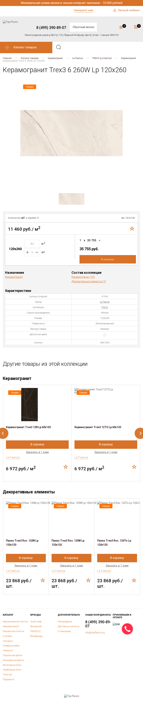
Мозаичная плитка (13, 631)
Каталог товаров (30, 58)
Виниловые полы (12, 665)
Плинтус (7, 674)
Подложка (8, 679)
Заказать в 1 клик (37, 452)
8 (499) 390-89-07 (51, 27)
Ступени (7, 636)
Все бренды (36, 636)
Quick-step (36, 621)
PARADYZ (35, 631)
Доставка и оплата (68, 626)
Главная (7, 58)
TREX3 (104, 307)
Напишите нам (83, 10)
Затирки (8, 641)
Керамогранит (55, 58)
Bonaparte (36, 626)
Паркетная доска (12, 655)
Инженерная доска (13, 660)
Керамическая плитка (15, 621)
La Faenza (77, 58)
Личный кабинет (129, 10)
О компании (64, 631)
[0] (121, 27)
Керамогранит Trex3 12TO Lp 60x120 (97, 427)
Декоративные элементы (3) (89, 281)
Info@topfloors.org (95, 632)
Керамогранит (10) (83, 276)
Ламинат (8, 650)
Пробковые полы (12, 669)
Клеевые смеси (11, 645)
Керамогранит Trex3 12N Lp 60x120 (28, 427)
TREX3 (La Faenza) (102, 58)
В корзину (107, 259)
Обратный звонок (83, 27)
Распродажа (65, 621)
